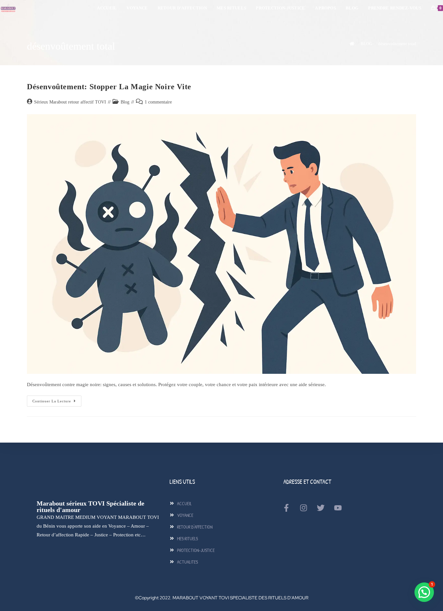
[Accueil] (352, 43)
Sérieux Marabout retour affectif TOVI (70, 102)
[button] (424, 592)
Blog (125, 102)
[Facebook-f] (286, 508)
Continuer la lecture (56, 399)
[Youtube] (338, 508)
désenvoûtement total (397, 43)
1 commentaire (158, 102)
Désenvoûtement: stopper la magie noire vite (109, 86)
